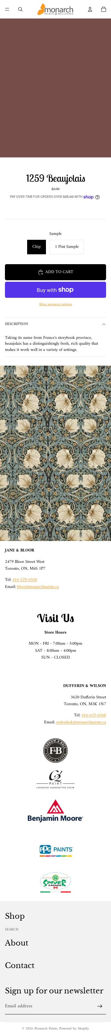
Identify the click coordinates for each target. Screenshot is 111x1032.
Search (11, 929)
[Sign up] (100, 1006)
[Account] (90, 9)
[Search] (20, 9)
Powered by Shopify (74, 1029)
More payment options (55, 304)
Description (16, 324)
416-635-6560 (93, 715)
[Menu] (7, 9)
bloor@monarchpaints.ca (38, 587)
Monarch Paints (45, 1029)
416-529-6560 (24, 580)
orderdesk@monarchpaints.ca (81, 722)
